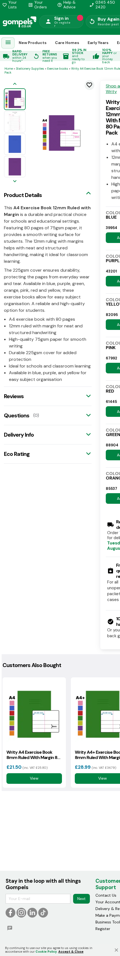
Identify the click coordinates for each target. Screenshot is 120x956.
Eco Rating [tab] (17, 454)
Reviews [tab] (14, 396)
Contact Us (105, 895)
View (34, 778)
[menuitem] (8, 43)
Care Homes (67, 42)
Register (102, 928)
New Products (33, 42)
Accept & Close (70, 951)
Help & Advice (66, 5)
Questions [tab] (16, 415)
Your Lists (9, 5)
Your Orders (37, 5)
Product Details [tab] (23, 195)
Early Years (98, 42)
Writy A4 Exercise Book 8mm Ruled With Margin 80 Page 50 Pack (33, 755)
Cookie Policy (46, 951)
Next (81, 898)
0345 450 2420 (102, 5)
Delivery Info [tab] (19, 434)
